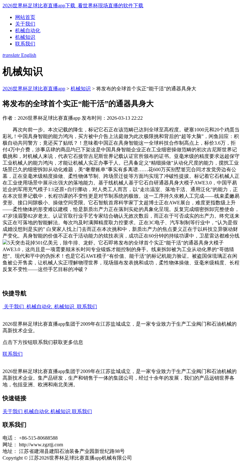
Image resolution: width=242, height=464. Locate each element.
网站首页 (25, 17)
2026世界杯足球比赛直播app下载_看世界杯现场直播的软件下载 (73, 5)
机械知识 (25, 37)
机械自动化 (27, 30)
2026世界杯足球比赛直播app (34, 88)
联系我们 (25, 43)
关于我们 (25, 24)
